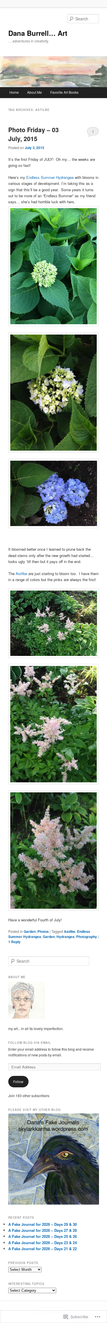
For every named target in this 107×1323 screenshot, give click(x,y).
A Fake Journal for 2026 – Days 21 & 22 (42, 1248)
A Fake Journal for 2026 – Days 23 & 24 (42, 1242)
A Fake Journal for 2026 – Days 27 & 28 (42, 1230)
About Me (34, 92)
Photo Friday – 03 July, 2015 (33, 134)
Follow (18, 1081)
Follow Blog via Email (29, 1043)
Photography (86, 936)
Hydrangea (65, 936)
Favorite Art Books (64, 92)
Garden (30, 931)
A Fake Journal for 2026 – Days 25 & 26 (42, 1236)
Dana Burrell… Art (37, 33)
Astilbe (21, 573)
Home (14, 92)
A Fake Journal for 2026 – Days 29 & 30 (42, 1224)
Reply (14, 941)
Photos (43, 931)
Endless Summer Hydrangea (49, 177)
